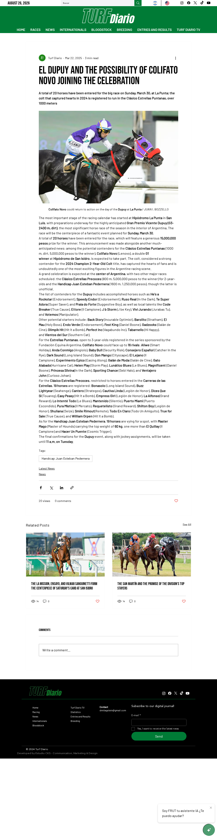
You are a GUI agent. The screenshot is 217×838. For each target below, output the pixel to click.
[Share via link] (72, 488)
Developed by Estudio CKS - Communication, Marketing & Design (57, 753)
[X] (195, 3)
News (42, 474)
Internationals (39, 721)
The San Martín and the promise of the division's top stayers (150, 586)
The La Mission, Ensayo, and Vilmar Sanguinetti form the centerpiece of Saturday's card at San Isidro (64, 586)
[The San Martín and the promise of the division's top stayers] (151, 554)
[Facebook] (189, 3)
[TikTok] (202, 3)
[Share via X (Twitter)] (51, 488)
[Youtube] (209, 3)
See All (187, 524)
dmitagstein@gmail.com (113, 710)
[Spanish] (155, 3)
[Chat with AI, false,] (209, 830)
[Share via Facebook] (41, 488)
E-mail (136, 715)
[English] (167, 3)
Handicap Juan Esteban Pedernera (66, 458)
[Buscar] (138, 3)
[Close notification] (211, 808)
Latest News (47, 468)
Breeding (75, 721)
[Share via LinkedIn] (62, 488)
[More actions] (175, 57)
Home (35, 707)
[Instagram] (182, 3)
